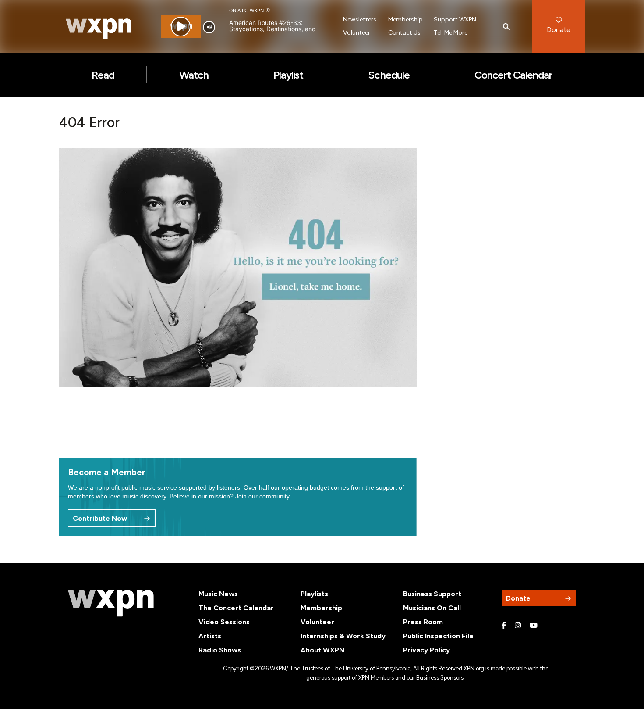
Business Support (432, 594)
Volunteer (356, 32)
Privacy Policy (426, 650)
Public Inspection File (438, 636)
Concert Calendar (513, 74)
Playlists (314, 594)
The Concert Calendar (236, 608)
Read (103, 74)
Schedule (388, 74)
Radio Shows (219, 650)
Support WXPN (455, 19)
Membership (405, 19)
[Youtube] (534, 625)
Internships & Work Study (343, 636)
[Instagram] (518, 625)
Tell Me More (450, 32)
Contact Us (404, 32)
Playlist (288, 74)
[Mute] (209, 27)
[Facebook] (504, 625)
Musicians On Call (432, 608)
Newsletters (359, 19)
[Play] (181, 26)
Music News (218, 594)
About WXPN (322, 650)
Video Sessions (224, 622)
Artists (209, 636)
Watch (194, 74)
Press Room (423, 622)
